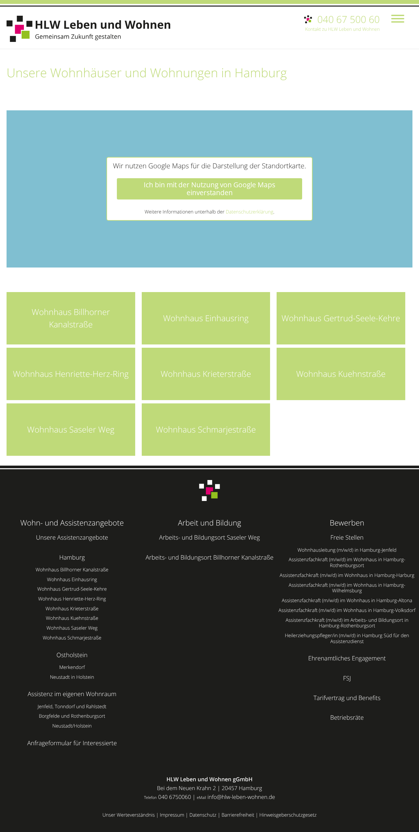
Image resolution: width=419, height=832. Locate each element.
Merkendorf (72, 667)
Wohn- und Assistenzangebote (72, 522)
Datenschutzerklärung (249, 212)
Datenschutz (202, 815)
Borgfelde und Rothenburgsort (72, 716)
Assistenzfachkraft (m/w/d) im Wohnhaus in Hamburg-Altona (347, 600)
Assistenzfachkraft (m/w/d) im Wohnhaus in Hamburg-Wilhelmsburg (347, 588)
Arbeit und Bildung (209, 522)
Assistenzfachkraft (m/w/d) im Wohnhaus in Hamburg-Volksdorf (347, 610)
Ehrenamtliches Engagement (347, 658)
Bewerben (347, 522)
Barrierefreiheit (238, 815)
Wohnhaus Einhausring (72, 579)
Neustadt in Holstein (72, 677)
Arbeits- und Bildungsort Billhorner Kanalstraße (210, 557)
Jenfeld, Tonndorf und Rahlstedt (72, 706)
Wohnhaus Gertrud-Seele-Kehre (72, 589)
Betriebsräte (347, 717)
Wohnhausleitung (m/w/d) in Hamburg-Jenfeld (347, 550)
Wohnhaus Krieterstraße (72, 608)
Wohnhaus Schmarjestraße (72, 638)
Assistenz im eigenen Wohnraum (71, 694)
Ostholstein (72, 655)
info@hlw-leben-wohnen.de (241, 797)
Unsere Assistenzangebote (72, 537)
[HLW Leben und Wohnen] (92, 29)
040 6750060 (174, 797)
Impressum (172, 815)
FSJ (347, 678)
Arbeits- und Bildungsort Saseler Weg (209, 537)
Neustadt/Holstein (72, 726)
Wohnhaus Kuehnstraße (72, 618)
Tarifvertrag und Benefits (347, 698)
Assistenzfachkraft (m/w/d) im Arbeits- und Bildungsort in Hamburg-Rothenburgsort (346, 623)
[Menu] (397, 19)
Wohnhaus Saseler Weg (72, 628)
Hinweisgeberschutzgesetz (288, 815)
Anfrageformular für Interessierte (72, 743)
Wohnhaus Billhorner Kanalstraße (72, 569)
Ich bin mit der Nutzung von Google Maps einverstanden (209, 188)
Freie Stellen (347, 537)
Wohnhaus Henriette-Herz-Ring (72, 599)
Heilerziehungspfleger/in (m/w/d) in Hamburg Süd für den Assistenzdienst (347, 638)
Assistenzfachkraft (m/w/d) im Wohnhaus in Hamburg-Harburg (347, 575)
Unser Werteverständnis (128, 815)
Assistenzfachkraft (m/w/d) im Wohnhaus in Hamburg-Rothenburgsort (347, 562)
